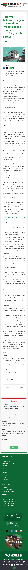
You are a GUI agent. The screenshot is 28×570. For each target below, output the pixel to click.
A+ (23, 42)
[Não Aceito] (26, 564)
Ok (14, 567)
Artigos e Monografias (8, 491)
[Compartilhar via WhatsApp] (10, 67)
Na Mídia (5, 481)
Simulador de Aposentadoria (10, 501)
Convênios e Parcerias (8, 499)
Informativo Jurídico (8, 489)
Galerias (5, 465)
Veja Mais (14, 447)
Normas (5, 468)
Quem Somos (6, 461)
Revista (5, 487)
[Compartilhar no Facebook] (4, 67)
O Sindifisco (6, 460)
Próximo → (21, 387)
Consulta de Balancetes (9, 503)
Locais (4, 477)
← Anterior (6, 387)
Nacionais (5, 479)
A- (24, 42)
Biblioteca (5, 498)
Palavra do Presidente (8, 463)
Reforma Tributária (13, 80)
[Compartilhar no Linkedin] (12, 67)
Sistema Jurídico (7, 507)
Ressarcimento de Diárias (9, 505)
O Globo (6, 382)
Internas (5, 475)
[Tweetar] (7, 67)
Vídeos (4, 467)
